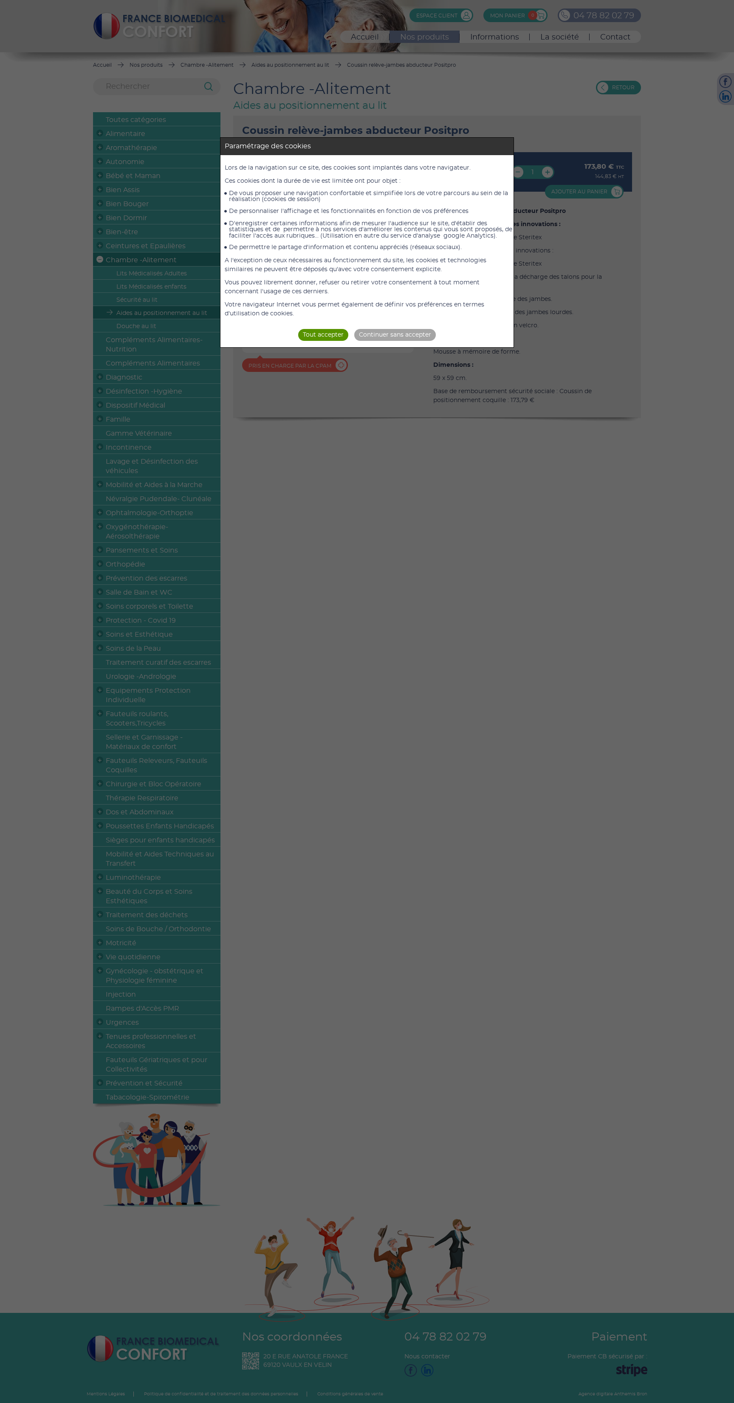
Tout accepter (323, 335)
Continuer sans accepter (395, 335)
